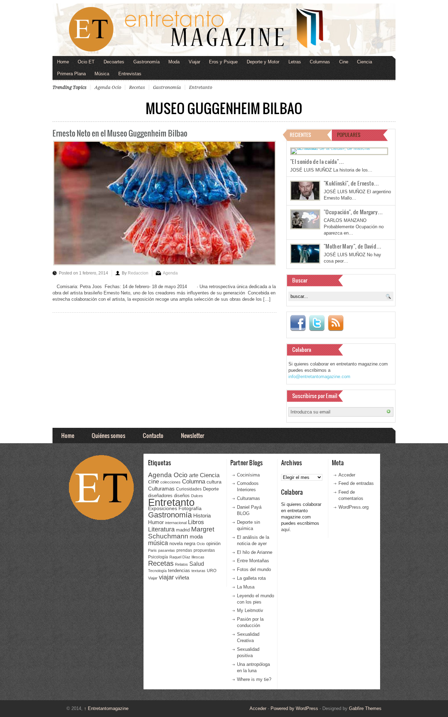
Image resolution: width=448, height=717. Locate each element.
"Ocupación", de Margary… (353, 212)
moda (196, 537)
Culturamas (161, 489)
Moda (174, 61)
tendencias (179, 570)
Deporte (211, 489)
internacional (176, 523)
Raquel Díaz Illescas (186, 557)
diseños (182, 495)
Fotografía (190, 508)
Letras (294, 61)
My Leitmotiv (250, 610)
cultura (214, 482)
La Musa (245, 587)
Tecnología (157, 571)
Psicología (158, 557)
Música (101, 73)
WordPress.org (353, 507)
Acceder (346, 475)
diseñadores (160, 495)
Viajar (194, 61)
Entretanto (200, 87)
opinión (213, 543)
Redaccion (138, 273)
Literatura (161, 529)
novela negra (182, 543)
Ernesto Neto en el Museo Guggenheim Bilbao (119, 133)
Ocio (201, 544)
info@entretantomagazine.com (319, 376)
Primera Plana (71, 73)
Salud (196, 564)
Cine (343, 61)
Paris (152, 550)
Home (63, 61)
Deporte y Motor (263, 61)
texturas (198, 571)
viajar (166, 577)
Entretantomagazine (106, 708)
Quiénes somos (108, 435)
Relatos (181, 564)
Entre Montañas (253, 560)
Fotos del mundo (254, 569)
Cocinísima (248, 475)
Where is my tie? (254, 679)
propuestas (204, 550)
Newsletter (192, 435)
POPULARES (348, 134)
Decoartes (114, 61)
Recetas (137, 87)
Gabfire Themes (365, 708)
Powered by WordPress (294, 708)
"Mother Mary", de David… (353, 246)
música (158, 543)
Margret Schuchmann (181, 532)
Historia (202, 515)
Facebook (297, 323)
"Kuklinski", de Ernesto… (351, 183)
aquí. (286, 529)
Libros (196, 521)
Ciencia (364, 61)
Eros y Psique (223, 61)
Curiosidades (189, 489)
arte (193, 475)
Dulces (197, 496)
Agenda (170, 273)
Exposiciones (162, 508)
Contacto (153, 435)
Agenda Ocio (107, 87)
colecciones (170, 482)
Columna (193, 481)
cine (153, 481)
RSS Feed (335, 323)
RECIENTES (300, 134)
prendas (184, 550)
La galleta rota (251, 578)
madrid (183, 529)
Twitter (316, 323)
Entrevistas (129, 73)
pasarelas (166, 550)
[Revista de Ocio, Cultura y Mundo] (224, 30)
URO (211, 570)
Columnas (320, 61)
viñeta (182, 577)
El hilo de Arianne (254, 552)
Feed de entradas (356, 483)
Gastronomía (146, 61)
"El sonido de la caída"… (317, 161)
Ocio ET (86, 61)
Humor (156, 522)
